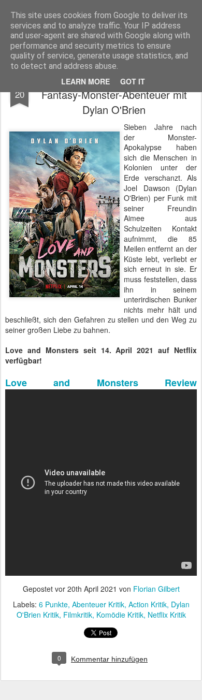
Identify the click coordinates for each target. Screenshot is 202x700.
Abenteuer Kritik (98, 604)
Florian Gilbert (156, 589)
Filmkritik (77, 614)
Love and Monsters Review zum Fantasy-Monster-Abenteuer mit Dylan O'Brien (114, 94)
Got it (132, 81)
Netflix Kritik (167, 614)
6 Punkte (53, 604)
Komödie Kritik (119, 614)
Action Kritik (147, 604)
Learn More (85, 81)
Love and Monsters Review (101, 382)
